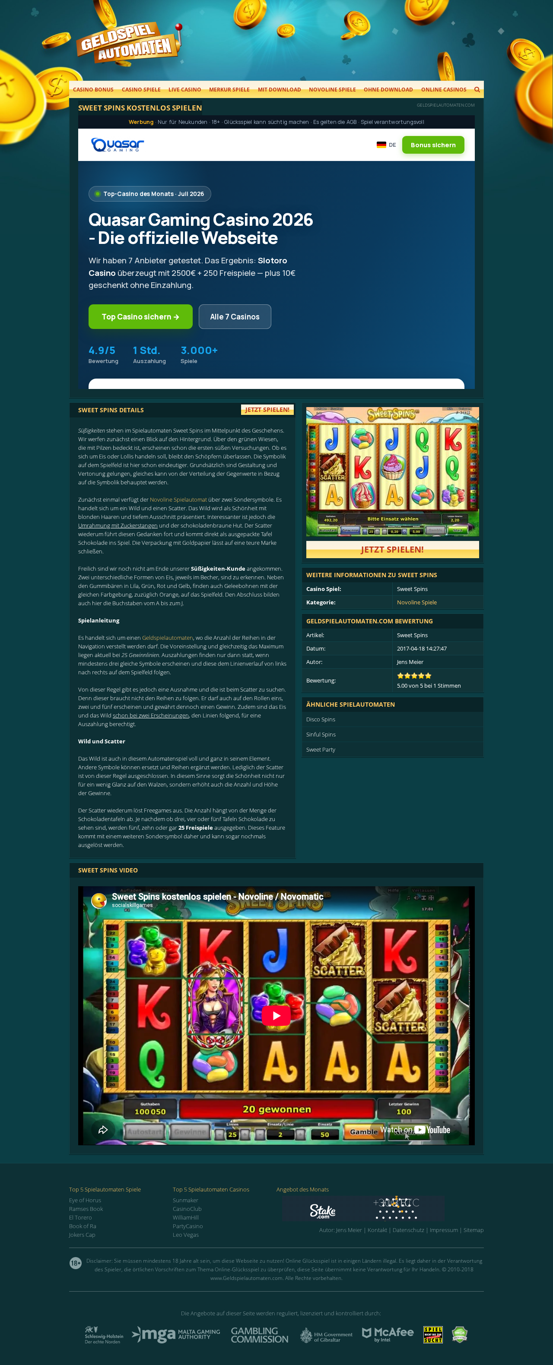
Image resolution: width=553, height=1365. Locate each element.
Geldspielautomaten (167, 637)
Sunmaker (185, 1200)
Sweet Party (320, 749)
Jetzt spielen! (392, 549)
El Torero (80, 1217)
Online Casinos (444, 89)
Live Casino (184, 89)
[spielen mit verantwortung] (433, 1341)
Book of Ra (82, 1226)
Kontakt (377, 1230)
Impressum (444, 1230)
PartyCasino (188, 1226)
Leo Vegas (186, 1235)
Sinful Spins (321, 734)
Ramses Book (86, 1209)
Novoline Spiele (332, 89)
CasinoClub (187, 1209)
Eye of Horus (85, 1200)
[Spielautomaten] (129, 51)
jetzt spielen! (267, 409)
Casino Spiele (141, 89)
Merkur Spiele (229, 89)
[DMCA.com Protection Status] (459, 1341)
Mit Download (279, 89)
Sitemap (474, 1230)
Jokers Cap (82, 1235)
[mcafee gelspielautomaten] (388, 1341)
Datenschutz (408, 1230)
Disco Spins (320, 719)
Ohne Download (388, 89)
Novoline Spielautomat (178, 499)
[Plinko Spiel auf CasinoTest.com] (383, 1208)
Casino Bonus (93, 89)
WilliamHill (186, 1217)
